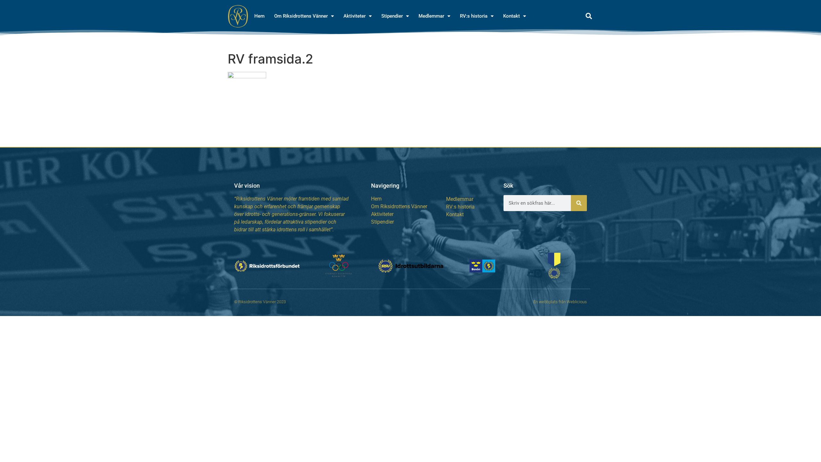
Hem (259, 16)
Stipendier (392, 16)
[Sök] (579, 203)
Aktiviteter (354, 16)
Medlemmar (431, 16)
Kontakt (511, 16)
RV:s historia (473, 16)
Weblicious (577, 301)
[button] (588, 16)
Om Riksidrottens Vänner (301, 16)
